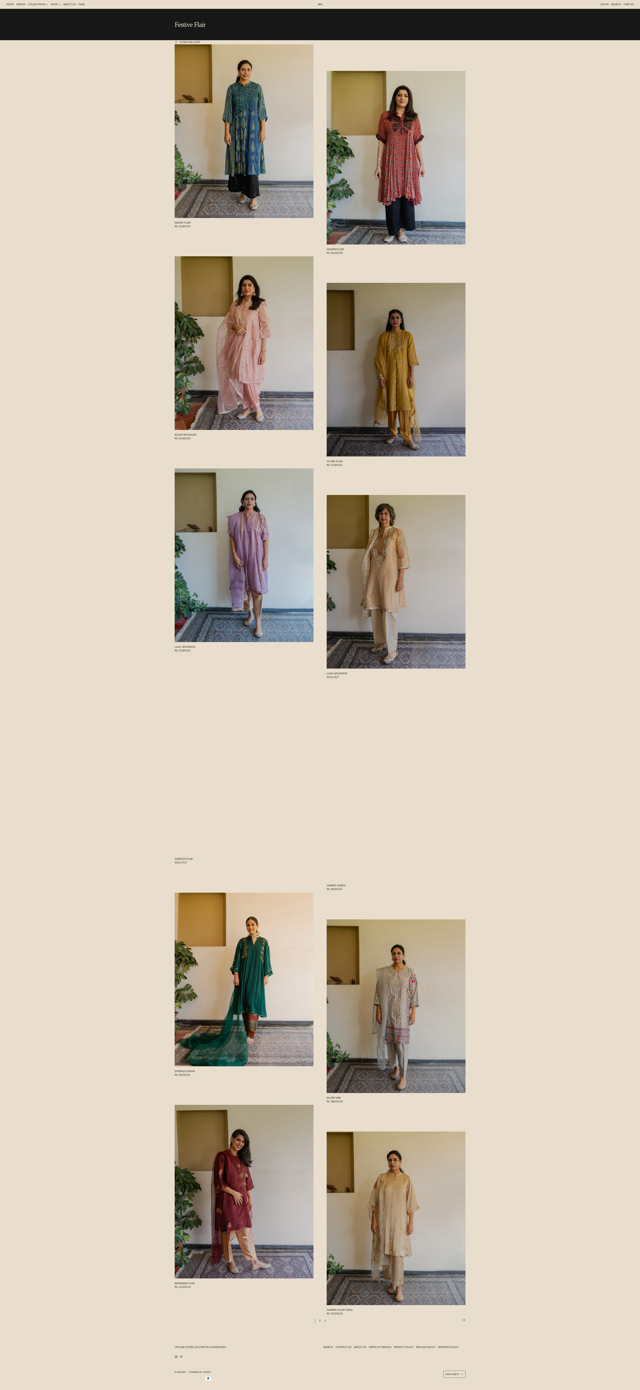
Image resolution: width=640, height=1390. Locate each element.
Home (10, 4)
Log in (604, 4)
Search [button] (616, 4)
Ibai (184, 1372)
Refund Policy (426, 1347)
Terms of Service (380, 1347)
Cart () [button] (629, 4)
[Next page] (463, 1320)
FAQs (81, 4)
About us (69, 4)
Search (328, 1347)
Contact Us (343, 1347)
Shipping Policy (448, 1347)
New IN (21, 4)
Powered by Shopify (200, 1372)
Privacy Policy (404, 1347)
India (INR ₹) (452, 1374)
